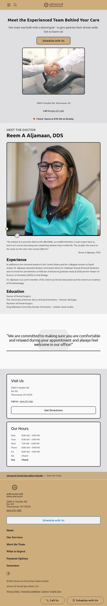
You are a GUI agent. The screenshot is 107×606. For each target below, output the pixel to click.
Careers (45, 591)
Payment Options (17, 558)
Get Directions (53, 410)
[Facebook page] (8, 573)
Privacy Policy (13, 591)
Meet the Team (16, 544)
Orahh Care (55, 591)
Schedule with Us (53, 40)
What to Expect (16, 551)
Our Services (15, 537)
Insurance (13, 565)
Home (10, 530)
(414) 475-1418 (57, 111)
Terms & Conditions (30, 591)
